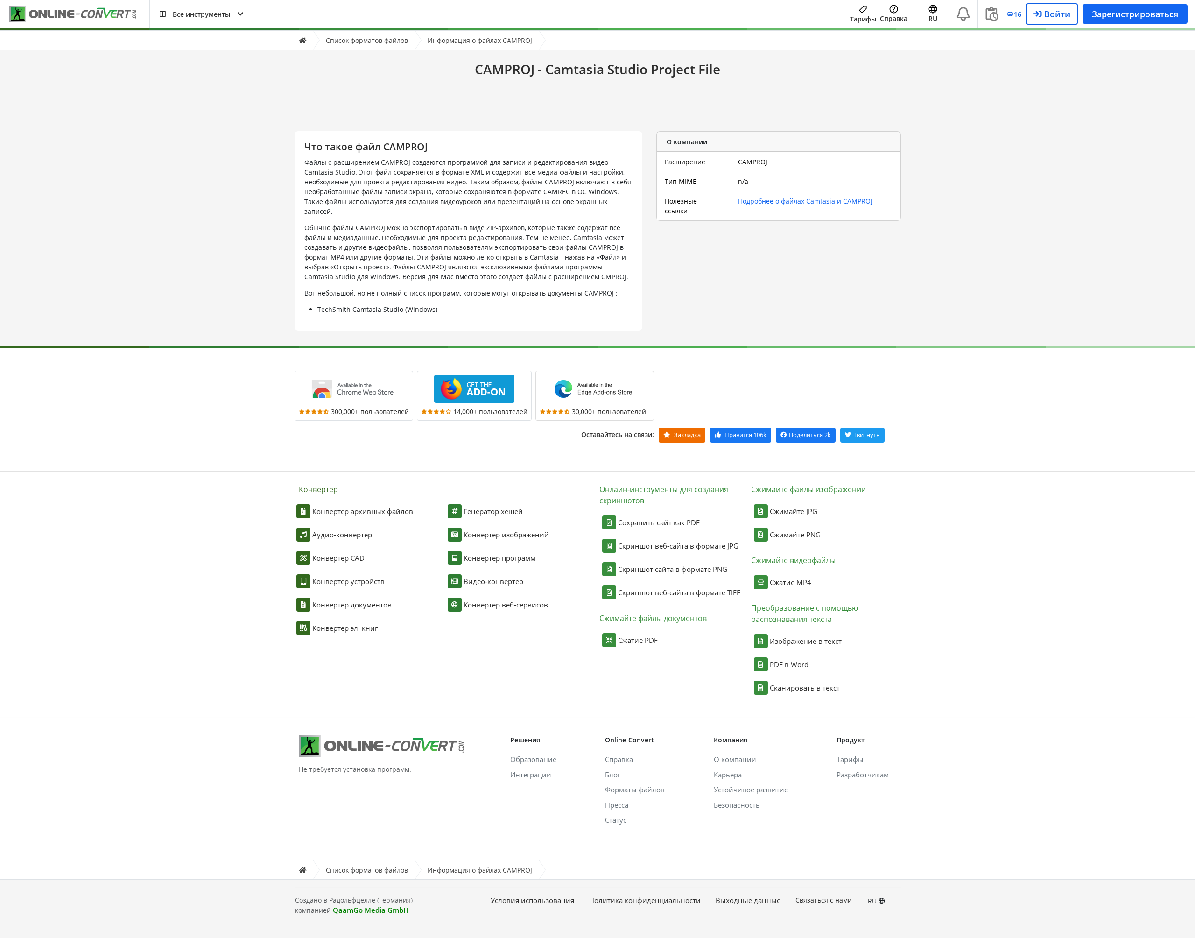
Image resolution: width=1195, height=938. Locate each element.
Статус (615, 820)
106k (745, 434)
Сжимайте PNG (795, 534)
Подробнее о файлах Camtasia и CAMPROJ (805, 201)
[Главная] (302, 40)
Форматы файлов (635, 789)
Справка (893, 18)
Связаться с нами (823, 900)
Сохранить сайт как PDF (659, 522)
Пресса (616, 805)
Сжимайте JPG (793, 511)
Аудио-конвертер (342, 534)
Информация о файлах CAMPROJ (480, 40)
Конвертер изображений (506, 534)
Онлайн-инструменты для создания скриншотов (663, 495)
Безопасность (737, 805)
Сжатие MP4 (790, 582)
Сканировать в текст (805, 687)
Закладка (687, 434)
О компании (735, 759)
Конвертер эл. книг (345, 628)
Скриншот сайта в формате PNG (672, 569)
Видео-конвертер (493, 581)
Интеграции (530, 774)
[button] (201, 14)
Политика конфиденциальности (645, 900)
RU (873, 900)
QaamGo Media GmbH (370, 910)
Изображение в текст (806, 641)
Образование (533, 759)
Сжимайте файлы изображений (808, 489)
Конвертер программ (499, 558)
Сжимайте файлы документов (653, 618)
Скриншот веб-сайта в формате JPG (678, 545)
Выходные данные (748, 900)
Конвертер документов (352, 604)
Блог (612, 774)
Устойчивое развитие (751, 789)
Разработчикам (862, 774)
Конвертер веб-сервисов (506, 604)
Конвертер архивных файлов (362, 511)
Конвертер (318, 489)
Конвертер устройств (348, 581)
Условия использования (532, 900)
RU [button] (932, 18)
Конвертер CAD (338, 558)
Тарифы (863, 18)
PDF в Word (789, 664)
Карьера (728, 774)
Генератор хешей (493, 511)
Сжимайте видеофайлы (793, 560)
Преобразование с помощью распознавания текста (804, 613)
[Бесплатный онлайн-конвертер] (79, 14)
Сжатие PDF (638, 640)
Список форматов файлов (367, 40)
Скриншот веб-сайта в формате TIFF (679, 592)
